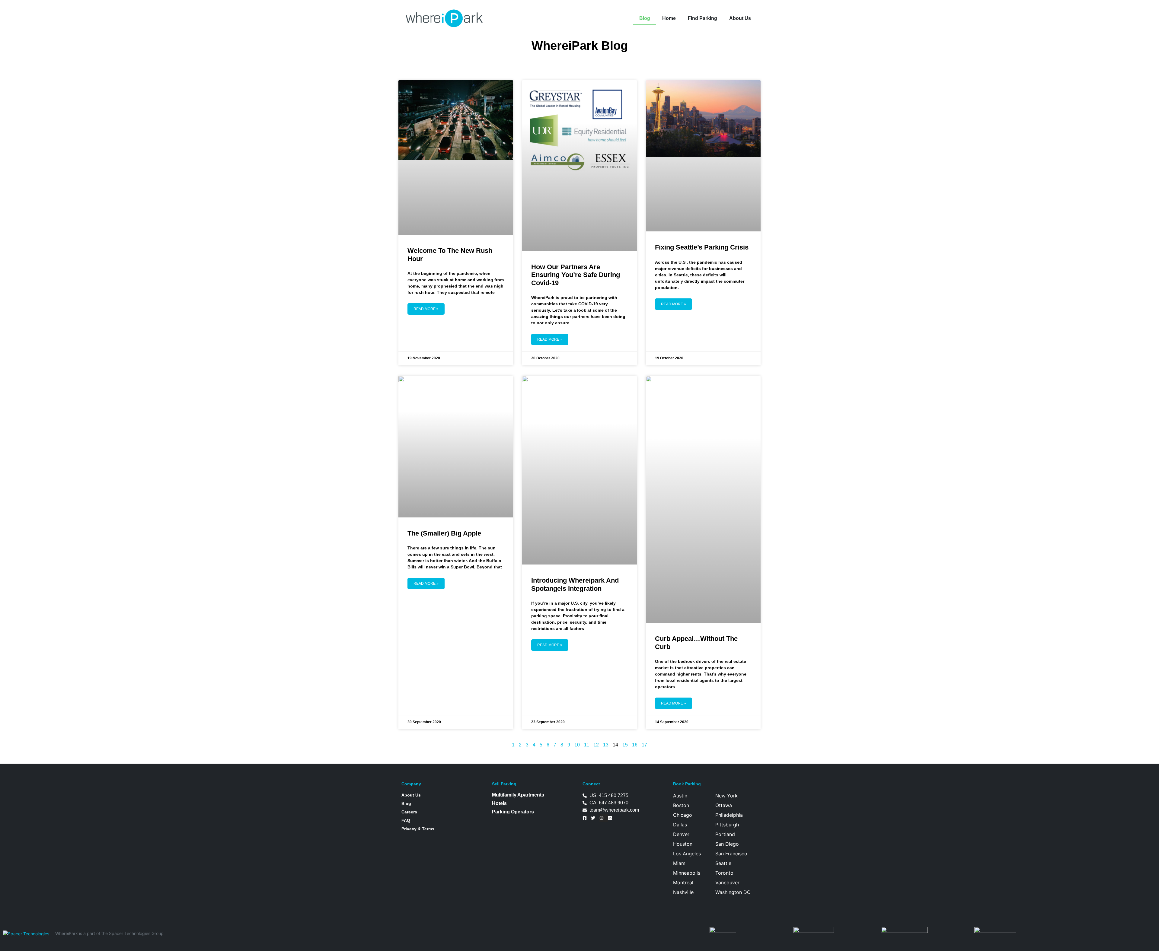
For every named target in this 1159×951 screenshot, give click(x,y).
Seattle (723, 863)
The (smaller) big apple (444, 533)
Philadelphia (729, 815)
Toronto (724, 873)
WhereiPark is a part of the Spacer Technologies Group (109, 933)
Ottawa (723, 805)
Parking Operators (513, 811)
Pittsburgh (727, 825)
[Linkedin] (612, 818)
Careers (409, 811)
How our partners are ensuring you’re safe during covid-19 (575, 275)
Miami (680, 863)
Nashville (683, 892)
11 (586, 744)
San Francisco (731, 854)
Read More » (426, 309)
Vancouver (727, 882)
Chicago (682, 815)
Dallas (680, 825)
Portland (725, 834)
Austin (680, 796)
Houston (682, 844)
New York (726, 796)
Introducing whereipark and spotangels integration (575, 584)
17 (644, 744)
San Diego (727, 844)
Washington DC (733, 892)
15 (625, 744)
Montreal (683, 882)
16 (634, 744)
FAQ (405, 820)
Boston (681, 805)
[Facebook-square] (587, 818)
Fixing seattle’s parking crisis (702, 247)
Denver (681, 834)
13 (605, 744)
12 (596, 744)
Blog (644, 18)
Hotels (499, 803)
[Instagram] (603, 818)
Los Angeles (687, 854)
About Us (740, 18)
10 (577, 744)
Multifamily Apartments (518, 794)
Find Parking (702, 18)
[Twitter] (595, 818)
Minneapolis (686, 873)
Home (669, 18)
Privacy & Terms (417, 828)
